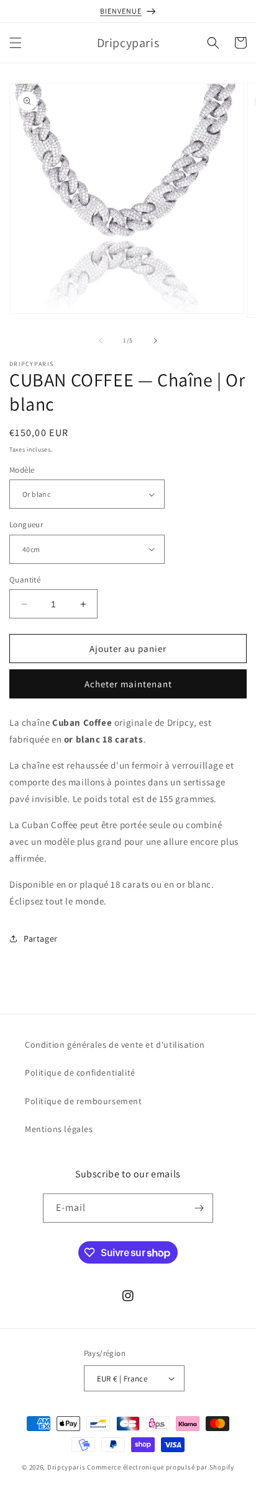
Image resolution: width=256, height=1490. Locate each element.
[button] (15, 42)
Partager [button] (41, 938)
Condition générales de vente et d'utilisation (115, 1044)
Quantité (24, 579)
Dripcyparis (66, 1467)
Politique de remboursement (83, 1101)
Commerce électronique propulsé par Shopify (160, 1467)
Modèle (21, 470)
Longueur (26, 524)
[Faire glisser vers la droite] (155, 340)
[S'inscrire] (199, 1208)
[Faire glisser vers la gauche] (100, 340)
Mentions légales (59, 1129)
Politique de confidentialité (80, 1072)
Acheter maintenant (128, 684)
